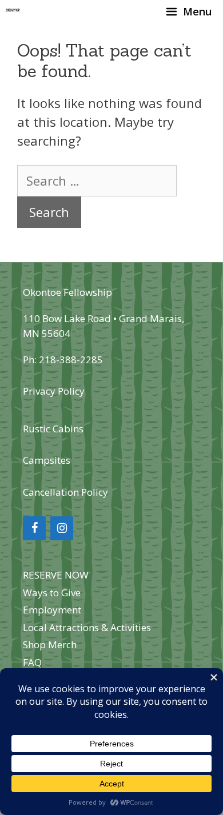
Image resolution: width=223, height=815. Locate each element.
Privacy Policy (54, 391)
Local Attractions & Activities (87, 627)
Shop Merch (50, 644)
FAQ (32, 662)
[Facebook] (34, 528)
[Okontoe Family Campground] (13, 11)
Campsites (46, 460)
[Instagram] (61, 528)
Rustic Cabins (53, 428)
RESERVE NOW (56, 574)
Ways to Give (52, 592)
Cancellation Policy (65, 492)
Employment (52, 609)
